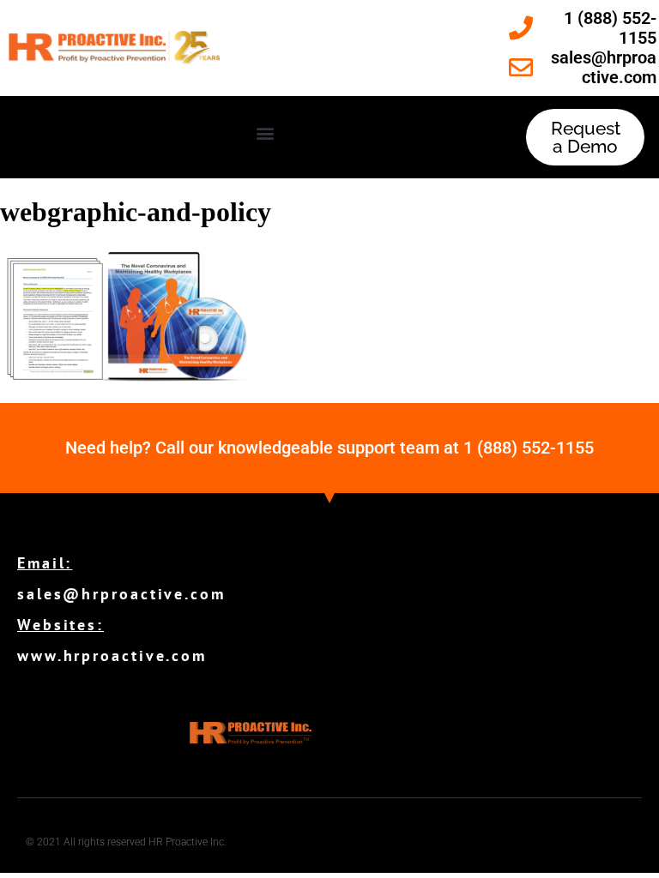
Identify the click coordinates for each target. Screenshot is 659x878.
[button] (265, 133)
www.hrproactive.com (112, 655)
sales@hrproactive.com (121, 594)
